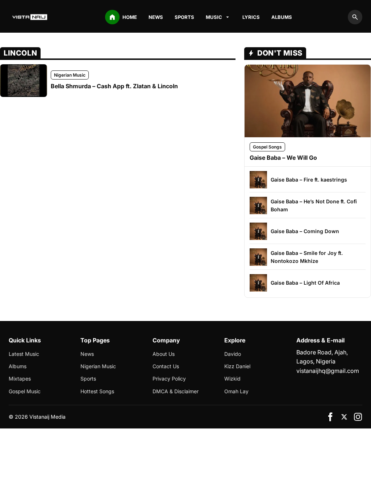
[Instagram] (358, 416)
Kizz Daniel (237, 366)
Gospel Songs (267, 147)
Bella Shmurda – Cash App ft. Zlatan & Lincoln (114, 86)
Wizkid (232, 378)
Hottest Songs (97, 391)
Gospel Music (25, 391)
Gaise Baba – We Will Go (283, 157)
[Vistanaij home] (30, 17)
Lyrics (251, 17)
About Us (164, 354)
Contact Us (166, 366)
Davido (232, 354)
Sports (184, 17)
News (156, 17)
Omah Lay (236, 391)
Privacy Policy (169, 378)
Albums (281, 17)
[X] (344, 416)
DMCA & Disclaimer (176, 391)
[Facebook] (330, 416)
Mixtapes (20, 378)
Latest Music (24, 354)
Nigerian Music (70, 75)
